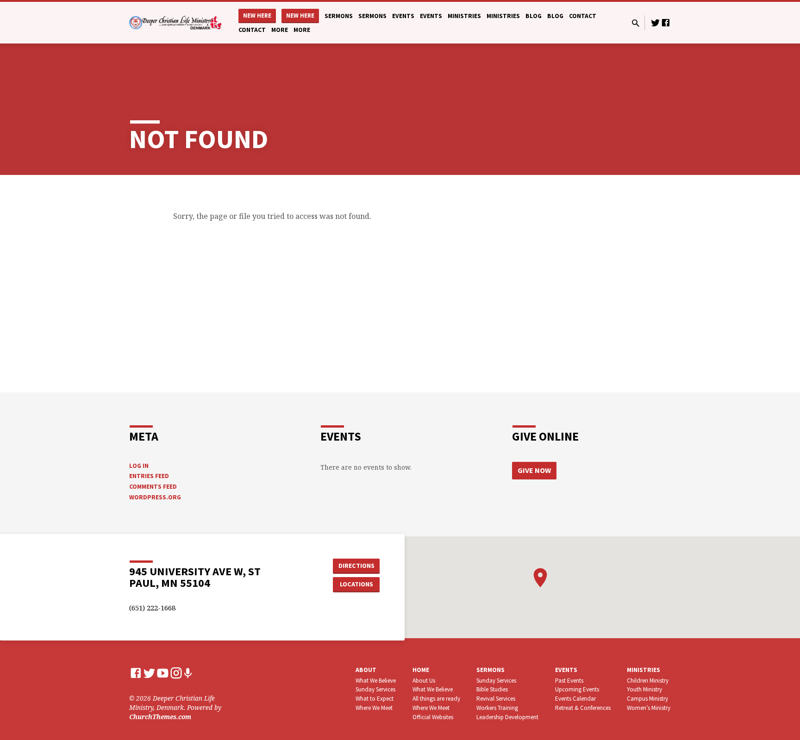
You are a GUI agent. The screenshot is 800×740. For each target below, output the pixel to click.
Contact (582, 16)
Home (420, 670)
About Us (423, 680)
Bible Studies (492, 689)
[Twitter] (655, 22)
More (279, 30)
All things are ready (436, 699)
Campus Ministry (647, 699)
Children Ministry (648, 680)
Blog (533, 16)
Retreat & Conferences (583, 708)
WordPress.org (155, 497)
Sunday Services (375, 689)
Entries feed (149, 476)
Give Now (534, 470)
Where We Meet (374, 708)
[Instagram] (176, 673)
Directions (356, 565)
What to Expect (375, 699)
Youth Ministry (644, 689)
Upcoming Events (577, 689)
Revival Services (495, 699)
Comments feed (153, 487)
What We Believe (376, 680)
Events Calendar (575, 699)
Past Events (569, 680)
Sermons (339, 16)
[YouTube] (162, 673)
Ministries (464, 16)
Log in (139, 466)
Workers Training (497, 708)
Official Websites (432, 717)
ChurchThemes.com (160, 716)
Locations (356, 584)
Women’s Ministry (648, 708)
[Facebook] (666, 22)
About (366, 670)
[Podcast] (187, 673)
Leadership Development (507, 717)
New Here (257, 15)
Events (403, 16)
